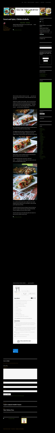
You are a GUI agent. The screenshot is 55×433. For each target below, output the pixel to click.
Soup (40, 155)
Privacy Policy (41, 134)
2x (33, 298)
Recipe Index (37, 2)
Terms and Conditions (48, 2)
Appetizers (42, 142)
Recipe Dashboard (42, 139)
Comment (5, 367)
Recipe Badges (41, 136)
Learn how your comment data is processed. (18, 395)
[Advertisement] (46, 95)
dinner (8, 28)
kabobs (4, 29)
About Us (25, 2)
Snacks (41, 154)
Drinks (41, 132)
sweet (8, 30)
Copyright (41, 130)
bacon (4, 28)
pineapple (8, 29)
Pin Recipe (33, 293)
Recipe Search (41, 151)
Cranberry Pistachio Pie (42, 75)
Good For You (41, 133)
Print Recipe (28, 22)
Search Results (42, 2)
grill (9, 28)
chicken (6, 28)
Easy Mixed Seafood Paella (43, 76)
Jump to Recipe (22, 22)
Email (4, 385)
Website (4, 389)
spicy (7, 30)
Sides (41, 149)
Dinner (4, 27)
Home (22, 2)
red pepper (4, 30)
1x (31, 298)
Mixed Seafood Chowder (42, 73)
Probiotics (41, 135)
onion (6, 29)
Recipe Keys (41, 150)
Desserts (42, 144)
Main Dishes (7, 27)
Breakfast (42, 143)
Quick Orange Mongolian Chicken (43, 74)
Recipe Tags (41, 152)
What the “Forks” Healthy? (31, 2)
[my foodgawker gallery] (11, 418)
